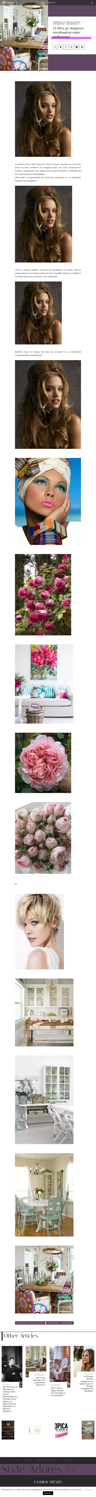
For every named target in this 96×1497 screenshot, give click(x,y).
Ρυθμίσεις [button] (88, 1489)
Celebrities (88, 1374)
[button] (91, 2)
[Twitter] (60, 47)
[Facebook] (55, 47)
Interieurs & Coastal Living (66, 22)
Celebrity (7, 1384)
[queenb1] (8, 1430)
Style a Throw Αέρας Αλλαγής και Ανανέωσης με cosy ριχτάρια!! (58, 1391)
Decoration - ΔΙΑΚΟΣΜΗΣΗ (65, 24)
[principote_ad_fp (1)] (88, 1430)
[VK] (82, 47)
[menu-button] (4, 2)
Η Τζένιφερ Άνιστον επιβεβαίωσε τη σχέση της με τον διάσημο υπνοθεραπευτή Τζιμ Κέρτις (86, 1383)
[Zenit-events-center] (34, 1430)
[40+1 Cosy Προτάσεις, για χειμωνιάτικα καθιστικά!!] (36, 1361)
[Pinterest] (65, 47)
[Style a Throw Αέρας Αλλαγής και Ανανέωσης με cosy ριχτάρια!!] (60, 1367)
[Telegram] (76, 47)
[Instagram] (73, 1469)
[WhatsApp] (71, 47)
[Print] (61, 1430)
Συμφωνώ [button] (48, 1493)
